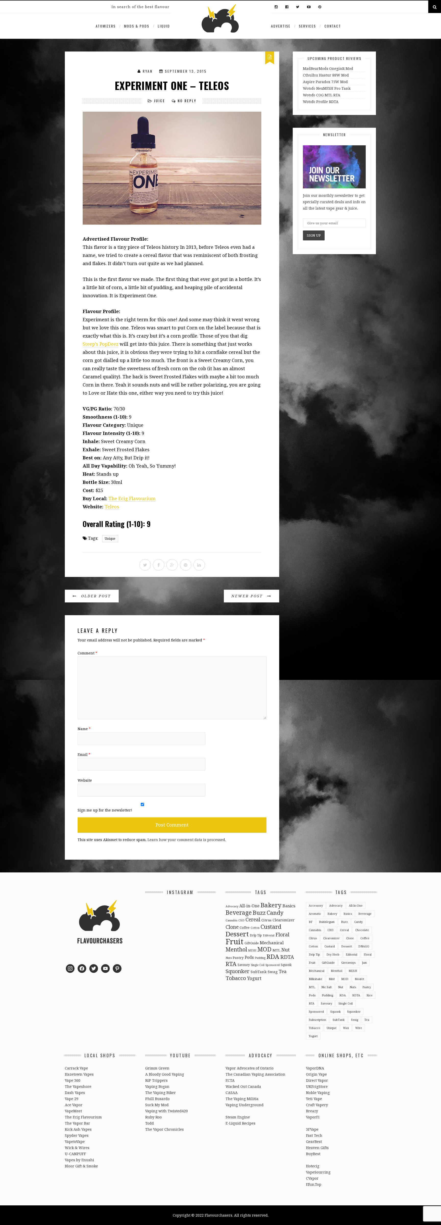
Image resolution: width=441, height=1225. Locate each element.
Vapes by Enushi (79, 1159)
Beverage (239, 912)
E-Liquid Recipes (240, 1123)
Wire (358, 1028)
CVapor (312, 1178)
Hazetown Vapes (79, 1074)
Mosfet (359, 979)
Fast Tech (314, 1135)
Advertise (280, 26)
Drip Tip (256, 935)
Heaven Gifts (317, 1147)
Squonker (238, 971)
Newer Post (248, 596)
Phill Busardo (157, 1098)
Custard (271, 926)
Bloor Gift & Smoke (81, 1166)
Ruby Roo (153, 1117)
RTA (231, 964)
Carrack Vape (76, 1068)
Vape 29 (71, 1098)
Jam (364, 962)
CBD (241, 920)
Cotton (255, 928)
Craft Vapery (317, 1104)
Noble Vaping (318, 1092)
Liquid (164, 26)
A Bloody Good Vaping (164, 1074)
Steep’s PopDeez (100, 344)
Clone (232, 926)
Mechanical (272, 943)
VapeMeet (73, 1110)
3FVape (312, 1129)
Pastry (238, 957)
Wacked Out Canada (243, 1086)
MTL (276, 950)
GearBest (314, 1141)
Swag (273, 971)
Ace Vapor (73, 1104)
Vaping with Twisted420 (166, 1110)
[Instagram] (276, 7)
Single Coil (257, 965)
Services (307, 26)
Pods (249, 957)
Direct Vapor (317, 1080)
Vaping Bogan (157, 1086)
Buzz (259, 913)
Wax (346, 1028)
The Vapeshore (78, 1086)
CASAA (232, 1092)
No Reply (187, 100)
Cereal (253, 919)
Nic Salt (326, 987)
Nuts (229, 958)
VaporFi (313, 1117)
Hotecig (312, 1166)
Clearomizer (284, 920)
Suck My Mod (157, 1104)
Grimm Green (157, 1068)
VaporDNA (315, 1068)
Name (84, 728)
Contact (332, 26)
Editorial (268, 935)
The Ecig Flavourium (132, 498)
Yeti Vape (314, 1098)
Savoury (244, 965)
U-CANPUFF (75, 1153)
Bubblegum (327, 922)
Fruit (234, 941)
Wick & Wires (77, 1147)
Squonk (286, 965)
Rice (369, 995)
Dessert (237, 933)
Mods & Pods (136, 26)
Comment (87, 653)
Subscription (317, 1020)
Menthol (236, 949)
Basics (289, 906)
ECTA (230, 1080)
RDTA (287, 956)
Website (85, 780)
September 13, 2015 (186, 71)
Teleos (112, 507)
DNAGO (363, 946)
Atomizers (106, 26)
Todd (149, 1123)
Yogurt (254, 978)
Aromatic (315, 913)
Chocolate (362, 930)
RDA (272, 956)
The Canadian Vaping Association (255, 1074)
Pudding (260, 958)
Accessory (316, 905)
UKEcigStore (317, 1086)
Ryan (148, 71)
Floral (282, 934)
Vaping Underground (245, 1104)
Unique (110, 538)
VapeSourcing (318, 1172)
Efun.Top (313, 1184)
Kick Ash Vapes (78, 1129)
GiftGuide (251, 943)
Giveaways (348, 962)
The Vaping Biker (160, 1092)
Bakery (271, 905)
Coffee (245, 927)
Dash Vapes (75, 1092)
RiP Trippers (156, 1080)
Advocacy (232, 906)
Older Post (95, 596)
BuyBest (313, 1153)
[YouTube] (308, 7)
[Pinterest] (318, 7)
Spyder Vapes (77, 1135)
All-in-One (249, 906)
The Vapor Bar (77, 1123)
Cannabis (231, 920)
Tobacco (236, 978)
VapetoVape (75, 1141)
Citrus (266, 920)
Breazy (312, 1110)
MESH (252, 950)
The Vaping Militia (242, 1098)
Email (84, 754)
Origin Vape (316, 1074)
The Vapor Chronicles (164, 1129)
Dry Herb (332, 954)
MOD (264, 949)
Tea (283, 971)
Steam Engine (238, 1117)
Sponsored (272, 965)
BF (311, 922)
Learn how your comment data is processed (186, 839)
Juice (159, 100)
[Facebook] (286, 7)
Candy (275, 912)
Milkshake (315, 979)
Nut (285, 949)
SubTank (259, 971)
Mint (332, 979)
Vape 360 (72, 1080)
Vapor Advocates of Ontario (250, 1068)
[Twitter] (297, 7)
